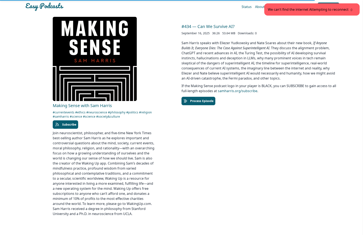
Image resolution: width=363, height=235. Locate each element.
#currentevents (64, 112)
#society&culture (108, 116)
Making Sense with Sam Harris (82, 105)
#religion (145, 112)
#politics (132, 112)
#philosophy (117, 112)
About (260, 6)
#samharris (61, 116)
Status (247, 6)
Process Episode (201, 101)
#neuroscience (97, 112)
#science (76, 116)
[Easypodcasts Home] (76, 7)
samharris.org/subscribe (237, 91)
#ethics (80, 112)
